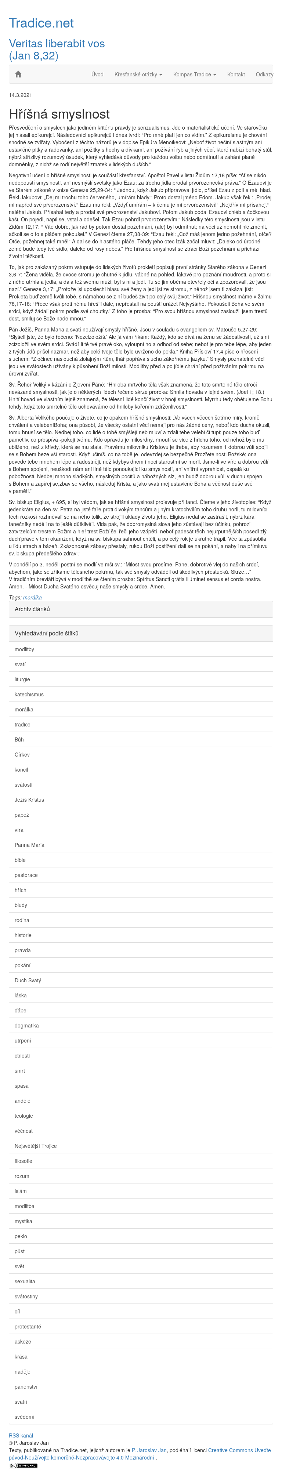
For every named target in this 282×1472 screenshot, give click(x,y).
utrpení (23, 1040)
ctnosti (22, 1055)
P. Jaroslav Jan (149, 1450)
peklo (21, 1236)
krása (21, 1356)
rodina (22, 920)
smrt (20, 1070)
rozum (22, 1175)
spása (22, 1085)
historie (23, 935)
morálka (32, 597)
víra (19, 829)
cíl (17, 1311)
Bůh (19, 739)
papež (22, 814)
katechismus (29, 694)
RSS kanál (21, 1435)
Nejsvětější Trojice (36, 1145)
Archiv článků (32, 609)
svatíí (21, 1401)
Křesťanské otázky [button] (137, 74)
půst (20, 1251)
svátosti (23, 784)
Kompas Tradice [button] (193, 74)
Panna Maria (29, 844)
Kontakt (236, 74)
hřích (20, 889)
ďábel (21, 1010)
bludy (21, 905)
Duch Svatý (28, 980)
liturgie (22, 679)
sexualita (25, 1281)
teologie (24, 1115)
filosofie (23, 1160)
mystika (23, 1221)
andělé (22, 1100)
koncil (21, 769)
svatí (20, 664)
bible (20, 859)
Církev (22, 754)
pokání (22, 965)
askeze (23, 1341)
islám (21, 1190)
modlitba (25, 1206)
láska (21, 995)
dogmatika (27, 1025)
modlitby (24, 649)
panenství (26, 1386)
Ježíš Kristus (29, 799)
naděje (22, 1371)
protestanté (28, 1326)
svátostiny (26, 1296)
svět (19, 1266)
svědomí (25, 1416)
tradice (22, 724)
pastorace (26, 874)
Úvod (97, 74)
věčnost (24, 1130)
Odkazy (265, 74)
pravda (23, 950)
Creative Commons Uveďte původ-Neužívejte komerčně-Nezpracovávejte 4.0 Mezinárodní (140, 1453)
